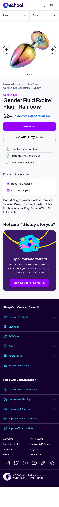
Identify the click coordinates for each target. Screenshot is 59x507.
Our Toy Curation (12, 443)
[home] (13, 5)
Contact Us (35, 454)
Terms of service (36, 478)
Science (7, 449)
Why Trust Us (36, 438)
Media (6, 454)
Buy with (21, 136)
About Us (8, 438)
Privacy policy (18, 478)
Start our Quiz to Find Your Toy (29, 282)
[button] (15, 15)
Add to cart (29, 126)
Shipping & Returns (40, 443)
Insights (34, 449)
